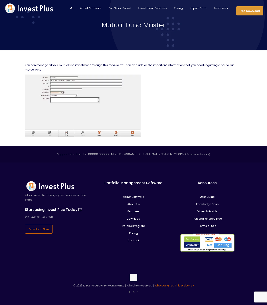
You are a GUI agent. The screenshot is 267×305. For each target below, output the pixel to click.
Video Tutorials (207, 211)
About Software (133, 197)
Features (133, 211)
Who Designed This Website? (174, 285)
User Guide (207, 197)
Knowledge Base (207, 204)
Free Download (250, 11)
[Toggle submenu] (120, 19)
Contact (133, 240)
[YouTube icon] (137, 292)
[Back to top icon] (133, 277)
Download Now (39, 229)
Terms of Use (207, 226)
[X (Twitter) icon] (133, 292)
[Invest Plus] (28, 8)
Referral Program (133, 226)
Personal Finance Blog (207, 218)
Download (133, 218)
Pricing (133, 233)
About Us (133, 204)
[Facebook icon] (129, 292)
